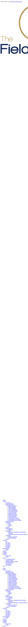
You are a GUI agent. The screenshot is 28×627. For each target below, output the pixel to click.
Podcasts (5, 553)
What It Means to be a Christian (14, 520)
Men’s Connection (12, 537)
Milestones (10, 529)
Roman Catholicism (12, 516)
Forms (7, 556)
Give (4, 566)
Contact (4, 554)
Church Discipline (12, 508)
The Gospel (8, 502)
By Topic (8, 542)
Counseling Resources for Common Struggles (17, 534)
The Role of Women (12, 515)
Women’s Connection (12, 536)
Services (7, 527)
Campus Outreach (9, 560)
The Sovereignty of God (13, 517)
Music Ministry (6, 548)
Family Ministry (9, 528)
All (6, 541)
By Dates (8, 547)
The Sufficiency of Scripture (14, 519)
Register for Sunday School (16, 1)
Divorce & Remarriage (13, 510)
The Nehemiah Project (10, 559)
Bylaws (7, 539)
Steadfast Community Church (12, 561)
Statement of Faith (9, 503)
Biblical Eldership (12, 507)
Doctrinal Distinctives (10, 504)
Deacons (10, 525)
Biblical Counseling (12, 506)
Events (4, 550)
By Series (8, 545)
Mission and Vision (10, 521)
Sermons (5, 540)
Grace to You (8, 563)
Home (4, 500)
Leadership (8, 522)
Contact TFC (8, 555)
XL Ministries (8, 565)
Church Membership (12, 509)
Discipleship (8, 530)
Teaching (5, 552)
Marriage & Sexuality (12, 514)
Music (7, 549)
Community (8, 535)
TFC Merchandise (9, 562)
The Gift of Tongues (12, 512)
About (4, 501)
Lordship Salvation (12, 513)
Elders (9, 523)
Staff (9, 526)
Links (4, 557)
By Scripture (8, 543)
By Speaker (8, 546)
